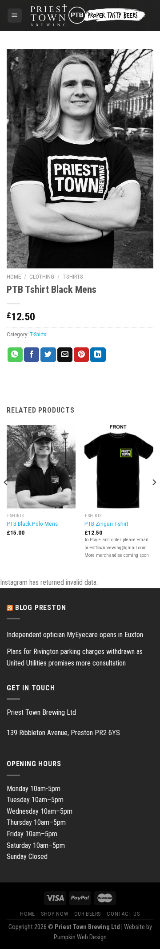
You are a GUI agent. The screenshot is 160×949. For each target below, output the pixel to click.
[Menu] (15, 15)
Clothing (41, 276)
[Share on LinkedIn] (97, 354)
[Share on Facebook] (31, 354)
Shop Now (54, 914)
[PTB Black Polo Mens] (41, 467)
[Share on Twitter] (48, 354)
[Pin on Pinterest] (81, 354)
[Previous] (6, 500)
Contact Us (123, 914)
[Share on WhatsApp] (15, 354)
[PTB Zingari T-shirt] (118, 467)
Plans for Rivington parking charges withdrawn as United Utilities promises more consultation (75, 657)
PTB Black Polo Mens (32, 523)
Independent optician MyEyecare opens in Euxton (75, 634)
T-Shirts (73, 276)
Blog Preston (40, 607)
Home (14, 276)
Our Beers (87, 914)
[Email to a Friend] (64, 354)
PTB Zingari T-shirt (106, 523)
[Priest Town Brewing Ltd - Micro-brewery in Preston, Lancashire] (88, 15)
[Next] (153, 500)
